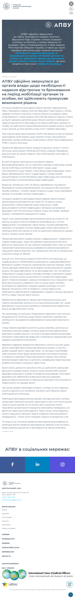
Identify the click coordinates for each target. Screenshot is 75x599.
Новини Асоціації (9, 76)
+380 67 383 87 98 (8, 497)
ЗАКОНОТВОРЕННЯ (10, 564)
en (71, 13)
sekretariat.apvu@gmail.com (11, 500)
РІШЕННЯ (6, 543)
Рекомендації (7, 517)
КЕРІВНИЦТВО (8, 552)
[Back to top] (70, 594)
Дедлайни (5, 513)
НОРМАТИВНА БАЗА (10, 548)
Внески (4, 510)
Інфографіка (6, 525)
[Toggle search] (71, 9)
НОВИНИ (5, 534)
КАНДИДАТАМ (8, 539)
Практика (5, 521)
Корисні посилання (8, 528)
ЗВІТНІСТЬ (6, 556)
